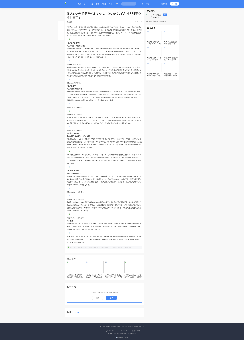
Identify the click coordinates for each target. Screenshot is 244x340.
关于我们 (108, 327)
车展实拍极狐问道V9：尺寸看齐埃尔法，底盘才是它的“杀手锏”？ (154, 75)
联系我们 (119, 327)
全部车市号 (145, 4)
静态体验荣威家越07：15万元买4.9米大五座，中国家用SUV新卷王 (133, 276)
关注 (165, 15)
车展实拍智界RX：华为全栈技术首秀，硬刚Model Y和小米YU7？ (170, 75)
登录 (111, 298)
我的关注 (164, 4)
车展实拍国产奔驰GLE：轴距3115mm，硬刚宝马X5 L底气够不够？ (154, 43)
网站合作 (141, 327)
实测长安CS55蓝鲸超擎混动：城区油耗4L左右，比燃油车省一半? (171, 59)
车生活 (111, 4)
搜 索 (133, 4)
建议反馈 (130, 327)
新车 (85, 4)
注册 (97, 298)
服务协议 (136, 327)
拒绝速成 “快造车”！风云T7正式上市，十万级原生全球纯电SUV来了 (94, 276)
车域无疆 (157, 14)
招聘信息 (113, 327)
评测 (91, 4)
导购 (97, 4)
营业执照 (124, 327)
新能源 (104, 4)
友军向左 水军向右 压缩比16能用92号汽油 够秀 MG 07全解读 (113, 276)
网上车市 (102, 327)
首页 (79, 4)
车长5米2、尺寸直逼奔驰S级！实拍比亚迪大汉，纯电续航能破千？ (170, 43)
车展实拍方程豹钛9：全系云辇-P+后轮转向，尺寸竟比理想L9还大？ (154, 59)
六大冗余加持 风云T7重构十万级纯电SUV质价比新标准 (75, 276)
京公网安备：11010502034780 (128, 333)
